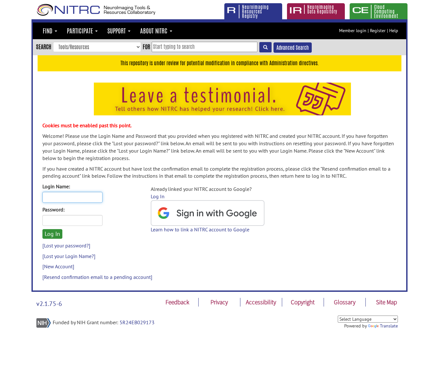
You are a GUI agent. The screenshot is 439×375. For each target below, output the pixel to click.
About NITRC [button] (154, 30)
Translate (389, 326)
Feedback (177, 302)
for (146, 46)
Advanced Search (292, 47)
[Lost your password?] (66, 245)
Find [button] (48, 30)
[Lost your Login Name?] (68, 256)
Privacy (219, 302)
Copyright (303, 302)
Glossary (344, 302)
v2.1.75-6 (49, 303)
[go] (265, 47)
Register (378, 30)
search (43, 46)
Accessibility (261, 302)
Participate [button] (80, 30)
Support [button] (117, 30)
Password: (53, 209)
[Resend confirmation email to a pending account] (97, 277)
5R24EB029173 (137, 322)
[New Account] (58, 266)
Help (393, 30)
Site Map (386, 302)
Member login (352, 30)
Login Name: (56, 186)
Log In (158, 196)
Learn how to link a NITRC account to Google (200, 229)
